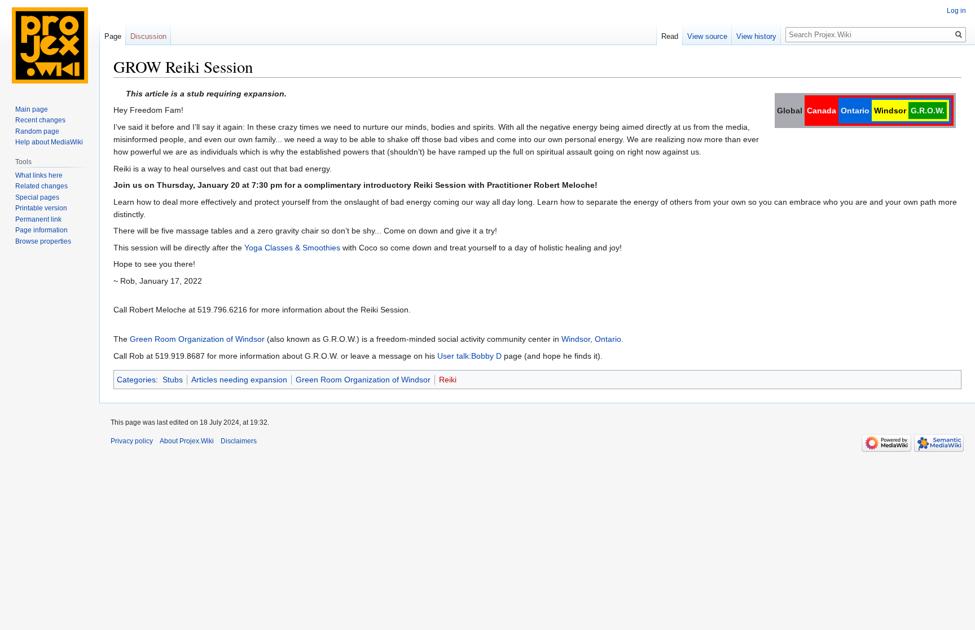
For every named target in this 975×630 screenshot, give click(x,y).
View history (756, 36)
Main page (31, 109)
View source (707, 36)
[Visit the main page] (50, 45)
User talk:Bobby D (469, 355)
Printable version (41, 208)
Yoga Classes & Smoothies (292, 247)
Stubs (172, 379)
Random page (37, 131)
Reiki (447, 379)
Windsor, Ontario (591, 338)
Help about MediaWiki (49, 142)
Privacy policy (132, 441)
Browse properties (43, 241)
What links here (39, 175)
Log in (956, 11)
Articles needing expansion (239, 379)
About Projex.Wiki (187, 441)
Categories (136, 379)
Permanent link (38, 219)
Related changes (41, 186)
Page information (41, 230)
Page (112, 36)
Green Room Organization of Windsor (197, 338)
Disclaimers (239, 441)
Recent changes (40, 120)
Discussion (148, 36)
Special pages (37, 197)
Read (669, 36)
